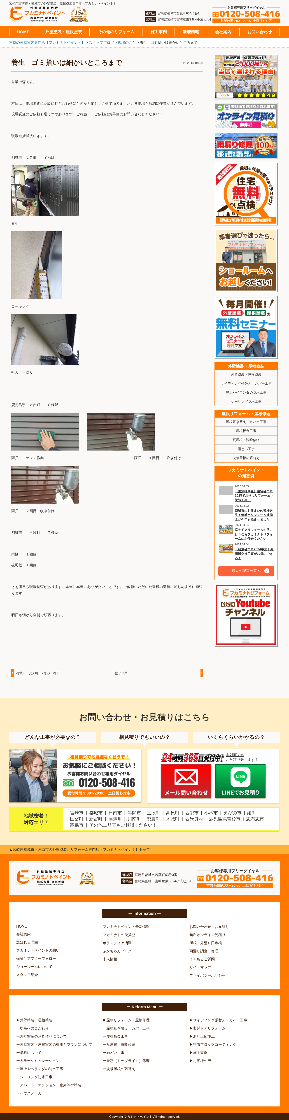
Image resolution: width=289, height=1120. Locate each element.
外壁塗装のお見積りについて (43, 1036)
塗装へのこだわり (34, 1028)
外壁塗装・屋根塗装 (63, 32)
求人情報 (110, 959)
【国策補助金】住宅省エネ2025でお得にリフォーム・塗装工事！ (254, 495)
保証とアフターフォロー (36, 958)
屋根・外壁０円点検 (205, 943)
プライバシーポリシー (207, 975)
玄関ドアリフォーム (209, 1028)
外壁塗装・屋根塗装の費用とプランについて (56, 1044)
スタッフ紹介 (27, 975)
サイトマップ (200, 967)
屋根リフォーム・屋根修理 (246, 413)
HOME (23, 32)
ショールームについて (34, 967)
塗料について (31, 1053)
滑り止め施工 (204, 1036)
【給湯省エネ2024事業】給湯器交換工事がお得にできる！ (254, 553)
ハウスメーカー (32, 1093)
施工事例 (159, 32)
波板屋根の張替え (246, 458)
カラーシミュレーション (40, 1061)
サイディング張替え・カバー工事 (246, 383)
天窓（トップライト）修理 (128, 1061)
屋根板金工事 (246, 431)
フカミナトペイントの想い (38, 950)
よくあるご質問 (202, 959)
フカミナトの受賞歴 (119, 935)
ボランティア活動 (117, 943)
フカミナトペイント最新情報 (126, 927)
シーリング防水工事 (246, 401)
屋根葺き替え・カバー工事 (246, 422)
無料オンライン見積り (207, 935)
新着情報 (191, 32)
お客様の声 (202, 1061)
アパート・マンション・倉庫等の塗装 (50, 1085)
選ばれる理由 (27, 942)
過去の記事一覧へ (246, 571)
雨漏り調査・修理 (203, 951)
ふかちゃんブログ (117, 951)
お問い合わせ (259, 32)
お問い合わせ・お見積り (209, 927)
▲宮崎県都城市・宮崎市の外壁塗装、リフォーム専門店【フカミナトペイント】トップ (79, 849)
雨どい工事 (246, 449)
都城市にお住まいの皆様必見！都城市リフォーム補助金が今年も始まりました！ (254, 515)
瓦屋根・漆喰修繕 (246, 440)
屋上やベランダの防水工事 (246, 392)
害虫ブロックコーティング (214, 1044)
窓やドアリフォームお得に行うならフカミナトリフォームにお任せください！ (254, 534)
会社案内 (223, 32)
